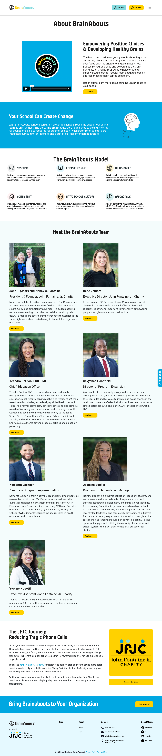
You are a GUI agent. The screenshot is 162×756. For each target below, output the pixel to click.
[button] (149, 7)
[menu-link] (60, 722)
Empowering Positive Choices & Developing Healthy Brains (113, 46)
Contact (90, 92)
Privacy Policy (91, 752)
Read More (15, 328)
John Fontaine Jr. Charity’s (32, 664)
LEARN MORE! (144, 704)
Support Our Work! (131, 682)
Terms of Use (102, 752)
